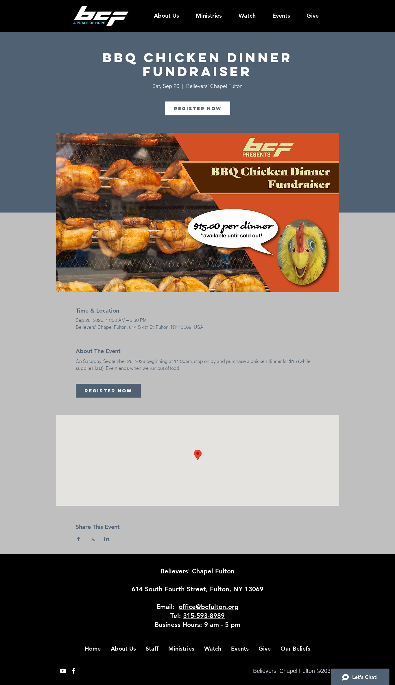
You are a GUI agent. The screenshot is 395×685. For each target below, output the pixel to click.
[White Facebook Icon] (73, 671)
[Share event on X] (92, 539)
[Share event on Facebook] (78, 539)
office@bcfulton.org (209, 607)
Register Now (198, 108)
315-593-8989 (204, 616)
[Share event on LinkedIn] (107, 539)
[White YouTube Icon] (63, 671)
